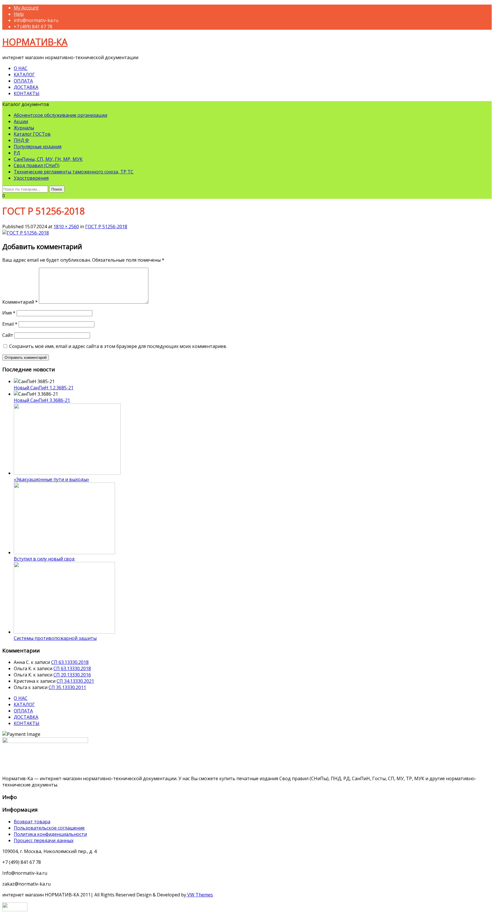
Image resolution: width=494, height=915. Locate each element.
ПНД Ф (21, 140)
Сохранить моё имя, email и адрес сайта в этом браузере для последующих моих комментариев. (118, 346)
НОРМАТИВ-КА (34, 42)
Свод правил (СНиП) (36, 165)
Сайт (7, 335)
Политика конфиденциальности (50, 834)
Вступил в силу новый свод (44, 559)
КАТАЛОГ (24, 74)
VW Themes (199, 895)
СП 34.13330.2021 (75, 681)
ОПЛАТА (23, 81)
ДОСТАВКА (26, 87)
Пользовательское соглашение (49, 828)
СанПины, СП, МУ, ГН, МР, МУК (48, 159)
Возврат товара (32, 821)
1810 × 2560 (66, 226)
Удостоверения (31, 178)
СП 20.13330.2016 (72, 675)
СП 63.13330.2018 (70, 662)
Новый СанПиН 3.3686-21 (42, 400)
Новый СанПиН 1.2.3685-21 (43, 388)
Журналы (24, 128)
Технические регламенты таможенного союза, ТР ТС (74, 172)
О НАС (20, 68)
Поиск (56, 189)
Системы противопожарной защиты (55, 638)
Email (9, 324)
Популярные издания (37, 146)
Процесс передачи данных (43, 840)
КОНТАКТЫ (26, 93)
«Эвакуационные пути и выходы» (51, 479)
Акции (21, 121)
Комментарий (20, 302)
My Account (26, 8)
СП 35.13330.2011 (67, 687)
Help (19, 14)
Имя (8, 313)
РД (17, 153)
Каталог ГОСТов (32, 134)
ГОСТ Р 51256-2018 (106, 226)
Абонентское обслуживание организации (60, 115)
